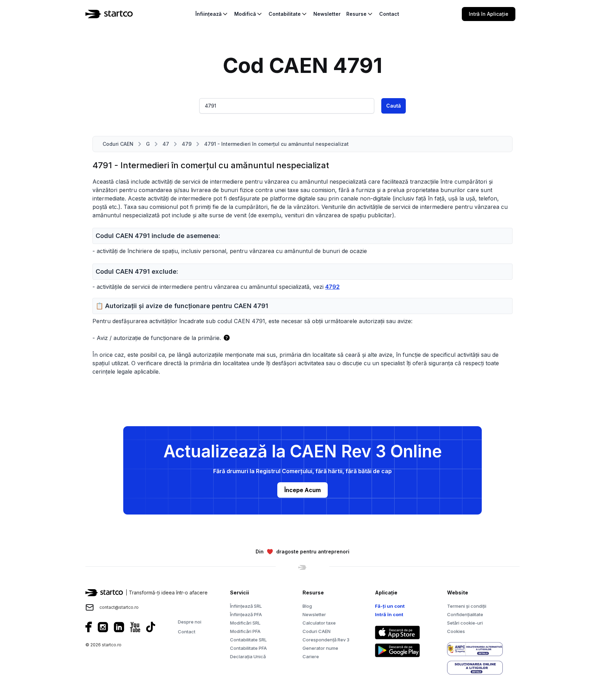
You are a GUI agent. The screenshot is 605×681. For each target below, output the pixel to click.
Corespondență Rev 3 (325, 639)
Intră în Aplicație (488, 14)
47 (165, 144)
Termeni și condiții (466, 606)
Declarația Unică (248, 656)
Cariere (310, 656)
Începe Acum (302, 489)
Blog (307, 606)
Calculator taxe (319, 623)
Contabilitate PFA (248, 648)
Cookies (456, 631)
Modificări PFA (245, 631)
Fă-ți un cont (390, 606)
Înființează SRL (246, 606)
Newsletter (314, 614)
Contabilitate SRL (248, 639)
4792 (332, 286)
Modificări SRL (245, 623)
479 (187, 144)
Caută (393, 106)
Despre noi (189, 622)
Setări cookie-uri (465, 623)
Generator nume (320, 648)
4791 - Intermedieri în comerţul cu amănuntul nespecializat (276, 144)
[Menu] (524, 14)
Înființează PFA (246, 614)
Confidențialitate (465, 614)
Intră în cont (389, 614)
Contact (186, 631)
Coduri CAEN (118, 144)
